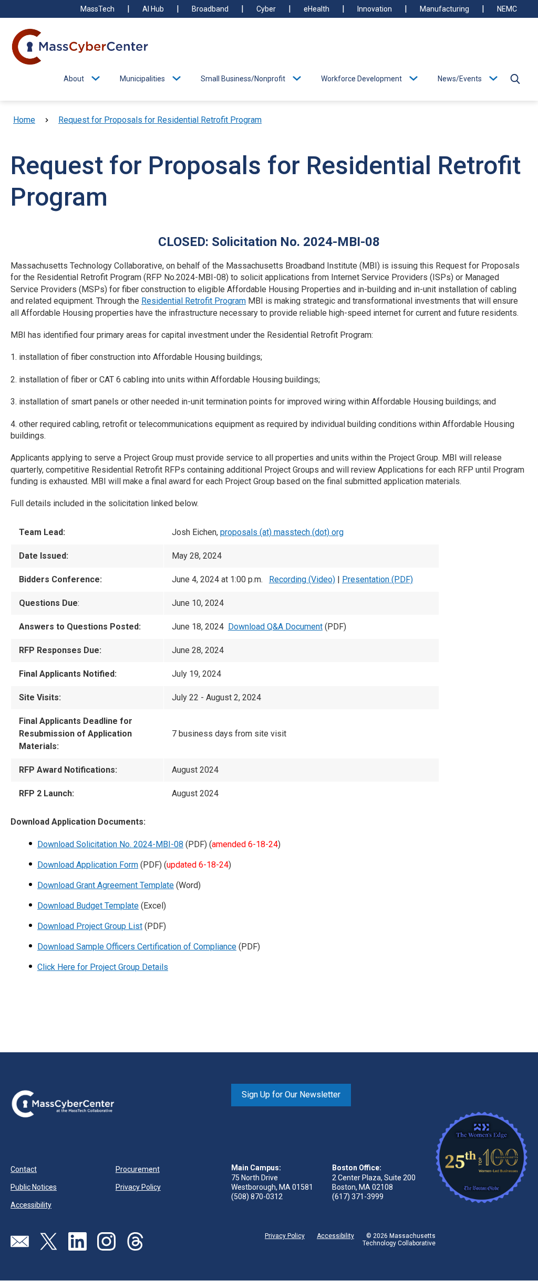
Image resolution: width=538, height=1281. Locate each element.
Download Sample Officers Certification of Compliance (136, 947)
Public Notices (34, 1187)
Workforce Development (361, 78)
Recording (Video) (302, 579)
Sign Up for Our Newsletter (291, 1094)
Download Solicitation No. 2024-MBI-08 (110, 844)
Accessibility (31, 1205)
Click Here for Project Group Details (102, 967)
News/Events (460, 78)
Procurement (138, 1169)
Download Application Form (87, 865)
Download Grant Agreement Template (105, 885)
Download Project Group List (89, 926)
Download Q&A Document (275, 627)
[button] (515, 78)
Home (24, 120)
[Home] (80, 47)
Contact (24, 1169)
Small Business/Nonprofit (243, 78)
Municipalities (142, 78)
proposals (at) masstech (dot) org (282, 532)
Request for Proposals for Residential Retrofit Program (160, 120)
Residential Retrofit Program (193, 301)
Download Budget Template (88, 906)
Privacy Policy (138, 1187)
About (74, 78)
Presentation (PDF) (377, 579)
